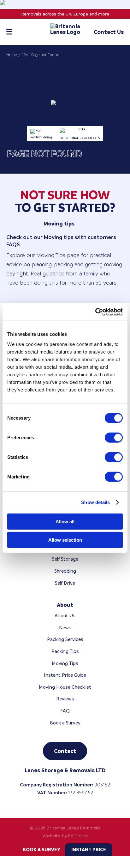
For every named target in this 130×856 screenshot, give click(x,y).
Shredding (65, 571)
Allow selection (65, 540)
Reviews (65, 699)
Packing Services (65, 639)
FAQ (65, 711)
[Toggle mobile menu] (9, 31)
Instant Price (88, 850)
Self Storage (65, 559)
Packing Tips (65, 651)
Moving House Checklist (65, 687)
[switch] (114, 437)
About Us (65, 616)
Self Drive (65, 583)
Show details (95, 502)
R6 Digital (78, 836)
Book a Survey (41, 850)
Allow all (65, 521)
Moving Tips (65, 663)
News (65, 628)
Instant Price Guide (65, 675)
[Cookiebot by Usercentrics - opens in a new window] (95, 312)
